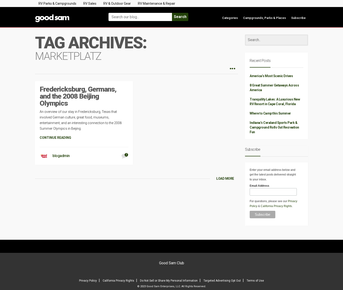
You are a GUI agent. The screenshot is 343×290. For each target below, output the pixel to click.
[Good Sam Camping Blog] (66, 15)
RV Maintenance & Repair (156, 3)
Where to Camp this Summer (270, 113)
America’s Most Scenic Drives (271, 76)
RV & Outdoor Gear (117, 3)
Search (180, 16)
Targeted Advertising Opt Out (222, 280)
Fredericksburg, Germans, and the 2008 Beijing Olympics (78, 96)
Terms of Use (255, 280)
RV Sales (89, 3)
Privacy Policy (88, 280)
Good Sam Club (171, 263)
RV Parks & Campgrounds (57, 3)
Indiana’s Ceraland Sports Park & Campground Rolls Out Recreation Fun (274, 127)
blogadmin (61, 156)
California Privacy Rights (276, 206)
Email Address (259, 185)
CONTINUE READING (55, 138)
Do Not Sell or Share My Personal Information (169, 280)
